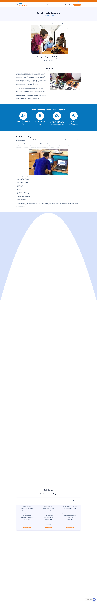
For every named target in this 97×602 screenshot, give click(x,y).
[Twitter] (80, 1)
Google (39, 96)
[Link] (22, 4)
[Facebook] (78, 1)
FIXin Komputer (19, 73)
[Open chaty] (94, 599)
